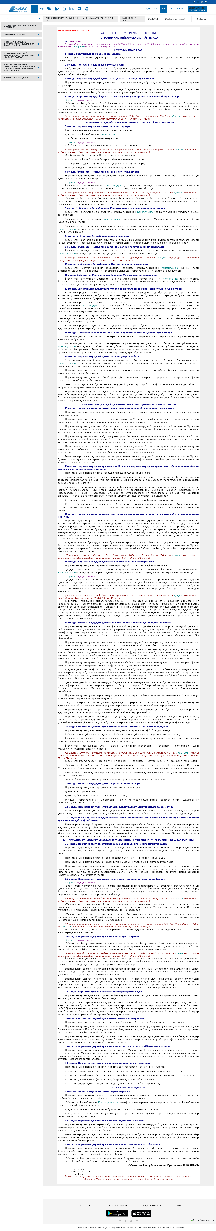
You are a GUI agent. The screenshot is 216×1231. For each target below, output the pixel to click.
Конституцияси (108, 134)
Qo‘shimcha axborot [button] (175, 19)
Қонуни (176, 116)
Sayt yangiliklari (118, 1205)
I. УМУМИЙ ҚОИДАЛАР (14, 34)
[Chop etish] (87, 9)
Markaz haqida (84, 1205)
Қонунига (79, 46)
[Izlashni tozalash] (39, 19)
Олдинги (70, 100)
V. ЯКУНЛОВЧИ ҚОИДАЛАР (16, 78)
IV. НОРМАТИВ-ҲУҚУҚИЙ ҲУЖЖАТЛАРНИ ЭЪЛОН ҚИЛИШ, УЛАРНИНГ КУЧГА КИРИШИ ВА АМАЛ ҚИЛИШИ (19, 67)
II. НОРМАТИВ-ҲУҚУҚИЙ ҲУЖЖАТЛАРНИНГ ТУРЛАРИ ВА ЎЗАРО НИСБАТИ (19, 44)
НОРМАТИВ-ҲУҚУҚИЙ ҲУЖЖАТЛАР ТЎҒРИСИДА (21, 26)
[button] (21, 26)
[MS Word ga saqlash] (79, 9)
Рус (156, 9)
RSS (179, 1205)
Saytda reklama (152, 1205)
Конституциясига (68, 363)
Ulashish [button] (203, 19)
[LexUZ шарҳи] (57, 9)
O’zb (171, 9)
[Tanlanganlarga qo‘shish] (42, 9)
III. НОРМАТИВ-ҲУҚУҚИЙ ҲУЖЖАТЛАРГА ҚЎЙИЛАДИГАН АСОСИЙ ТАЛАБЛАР (19, 55)
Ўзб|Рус (181, 9)
